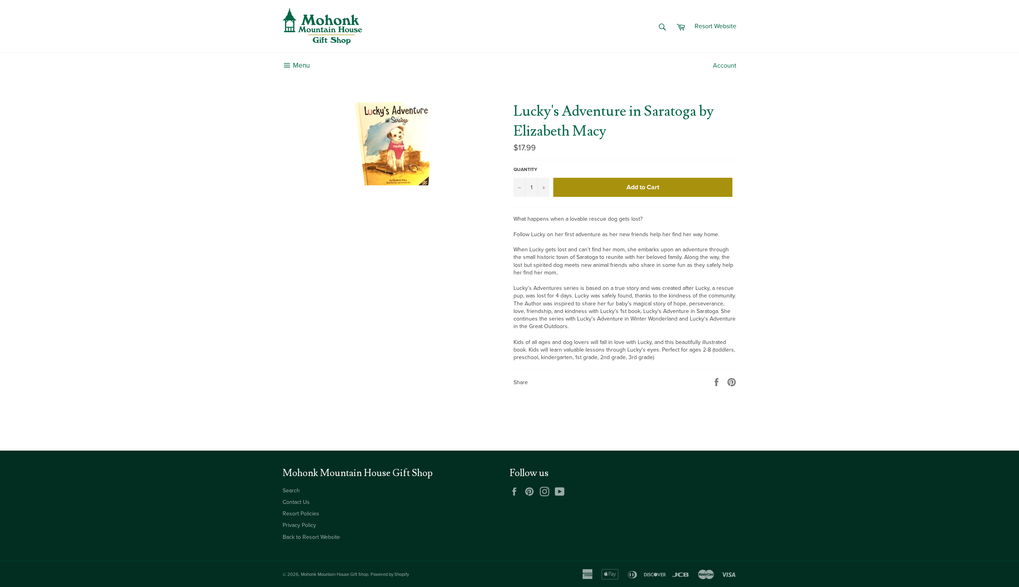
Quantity (525, 169)
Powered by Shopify (390, 574)
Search (291, 490)
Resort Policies (301, 513)
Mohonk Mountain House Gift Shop (334, 574)
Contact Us (296, 502)
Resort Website (715, 26)
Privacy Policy (299, 525)
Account (724, 66)
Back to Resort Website (311, 537)
